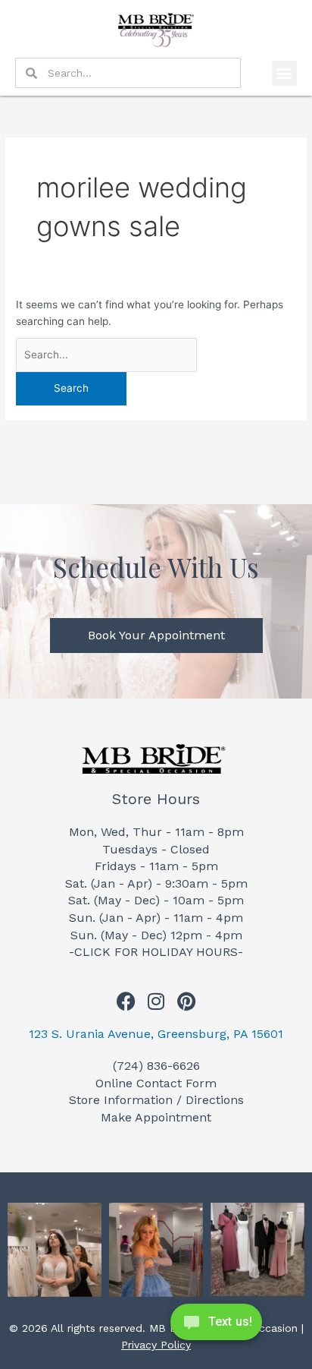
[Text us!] (216, 1326)
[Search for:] (106, 355)
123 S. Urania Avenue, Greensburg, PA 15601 (156, 1034)
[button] (284, 73)
